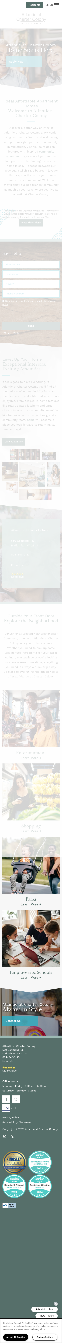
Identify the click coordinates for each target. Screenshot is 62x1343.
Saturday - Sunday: (14, 1090)
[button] (34, 5)
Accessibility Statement (17, 1122)
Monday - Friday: (13, 1086)
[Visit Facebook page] (6, 1099)
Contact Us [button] (13, 1020)
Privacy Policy (11, 1117)
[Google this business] (16, 1099)
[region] (31, 1330)
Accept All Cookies (15, 1337)
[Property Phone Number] (5, 5)
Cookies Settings (45, 1337)
